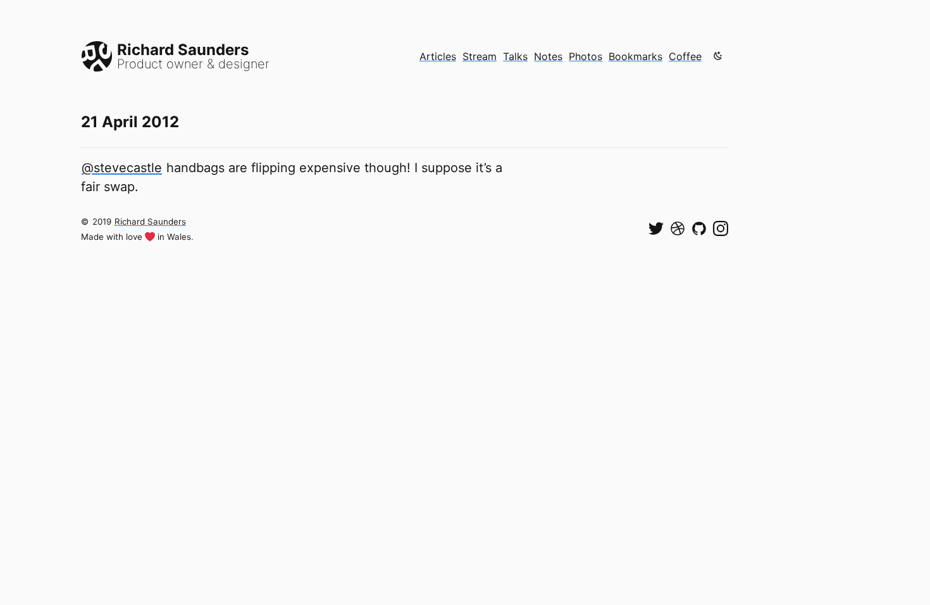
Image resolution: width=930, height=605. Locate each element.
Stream (479, 56)
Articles (437, 56)
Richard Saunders (150, 221)
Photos (585, 56)
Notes (548, 56)
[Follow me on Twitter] (656, 228)
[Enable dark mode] (718, 55)
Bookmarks (635, 56)
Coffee (685, 56)
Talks (515, 56)
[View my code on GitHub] (699, 228)
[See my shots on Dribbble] (677, 228)
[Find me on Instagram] (720, 228)
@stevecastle (122, 167)
